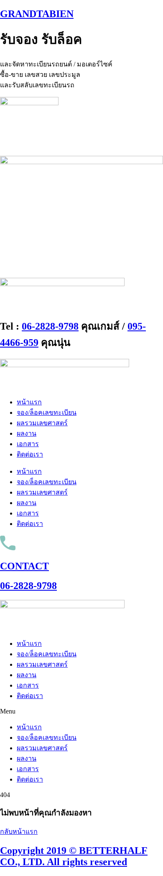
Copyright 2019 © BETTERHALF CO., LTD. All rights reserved (74, 856)
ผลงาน (26, 433)
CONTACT (24, 566)
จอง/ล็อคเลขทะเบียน (46, 412)
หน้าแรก (29, 402)
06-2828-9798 (50, 326)
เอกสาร (28, 443)
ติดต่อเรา (30, 454)
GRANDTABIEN (37, 13)
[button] (81, 711)
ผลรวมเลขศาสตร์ (42, 423)
